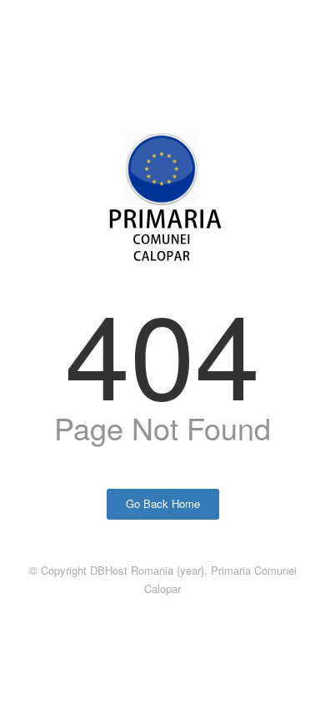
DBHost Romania (131, 570)
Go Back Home (163, 503)
